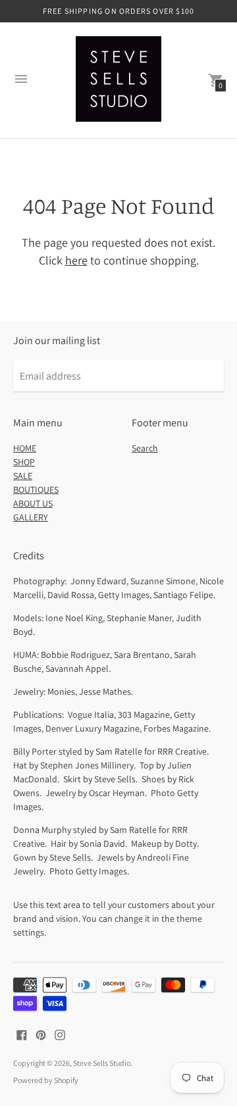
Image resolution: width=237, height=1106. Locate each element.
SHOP (24, 462)
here (76, 260)
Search (145, 448)
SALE (22, 476)
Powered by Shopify (45, 1080)
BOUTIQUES (36, 489)
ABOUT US (33, 503)
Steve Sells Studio (101, 1063)
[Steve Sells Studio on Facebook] (21, 1034)
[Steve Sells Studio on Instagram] (60, 1034)
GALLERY (30, 517)
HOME (24, 448)
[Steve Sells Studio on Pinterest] (41, 1034)
